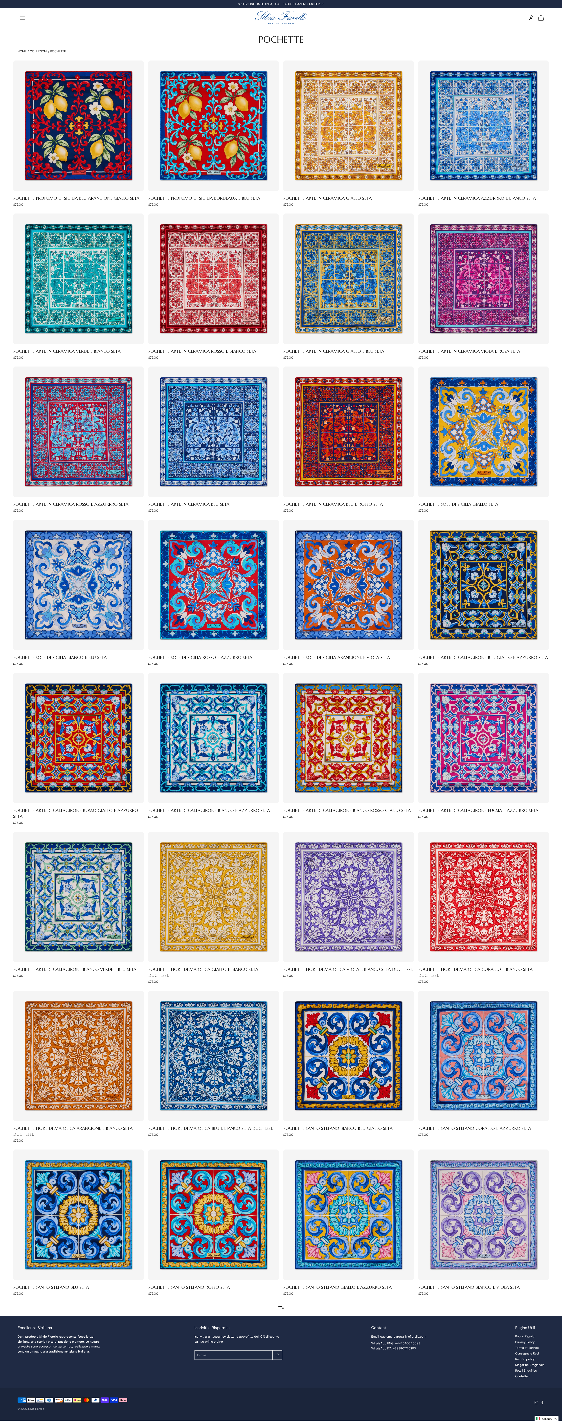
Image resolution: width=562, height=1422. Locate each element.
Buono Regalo (524, 1336)
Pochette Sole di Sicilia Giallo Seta (458, 504)
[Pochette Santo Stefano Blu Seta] (78, 1215)
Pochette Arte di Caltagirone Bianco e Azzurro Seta (209, 810)
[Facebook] (542, 1402)
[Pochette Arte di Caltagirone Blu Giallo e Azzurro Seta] (483, 585)
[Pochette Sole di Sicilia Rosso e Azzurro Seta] (213, 585)
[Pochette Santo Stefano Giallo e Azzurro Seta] (348, 1215)
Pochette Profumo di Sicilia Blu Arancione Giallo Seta (76, 198)
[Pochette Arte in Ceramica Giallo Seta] (348, 126)
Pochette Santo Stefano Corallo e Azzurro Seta (474, 1128)
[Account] (531, 17)
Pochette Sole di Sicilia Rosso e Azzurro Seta (200, 657)
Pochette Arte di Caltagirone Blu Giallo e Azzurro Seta (483, 657)
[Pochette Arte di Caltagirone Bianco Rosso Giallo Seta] (348, 738)
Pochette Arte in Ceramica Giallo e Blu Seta (333, 351)
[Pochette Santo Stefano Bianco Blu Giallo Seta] (348, 1056)
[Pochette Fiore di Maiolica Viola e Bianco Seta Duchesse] (348, 897)
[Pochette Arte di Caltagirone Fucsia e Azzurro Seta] (483, 738)
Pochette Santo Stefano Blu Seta (51, 1287)
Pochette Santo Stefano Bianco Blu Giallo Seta (338, 1128)
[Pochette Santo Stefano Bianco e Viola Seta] (483, 1215)
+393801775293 (404, 1348)
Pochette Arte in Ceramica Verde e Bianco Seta (67, 351)
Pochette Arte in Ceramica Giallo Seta (327, 198)
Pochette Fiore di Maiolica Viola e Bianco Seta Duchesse (348, 969)
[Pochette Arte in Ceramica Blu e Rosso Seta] (348, 432)
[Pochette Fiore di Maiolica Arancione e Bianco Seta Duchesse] (78, 1056)
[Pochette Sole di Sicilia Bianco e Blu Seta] (78, 585)
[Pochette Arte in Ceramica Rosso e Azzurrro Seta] (78, 432)
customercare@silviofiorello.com (403, 1336)
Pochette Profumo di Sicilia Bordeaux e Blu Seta (204, 198)
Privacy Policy (525, 1342)
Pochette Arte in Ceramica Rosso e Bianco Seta (202, 351)
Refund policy (525, 1359)
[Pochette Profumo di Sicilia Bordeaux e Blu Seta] (213, 126)
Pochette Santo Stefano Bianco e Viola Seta (469, 1287)
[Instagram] (536, 1402)
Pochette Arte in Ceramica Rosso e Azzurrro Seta (70, 504)
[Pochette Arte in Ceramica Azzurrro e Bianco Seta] (483, 126)
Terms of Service (527, 1348)
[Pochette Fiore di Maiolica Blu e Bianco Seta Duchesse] (213, 1056)
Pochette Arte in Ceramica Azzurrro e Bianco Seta (477, 198)
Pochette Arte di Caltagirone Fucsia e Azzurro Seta (478, 810)
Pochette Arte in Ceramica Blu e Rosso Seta (333, 504)
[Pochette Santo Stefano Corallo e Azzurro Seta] (483, 1056)
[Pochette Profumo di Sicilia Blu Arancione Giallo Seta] (78, 126)
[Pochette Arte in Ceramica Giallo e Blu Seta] (348, 279)
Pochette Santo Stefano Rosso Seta (189, 1287)
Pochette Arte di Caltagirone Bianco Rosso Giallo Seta (347, 810)
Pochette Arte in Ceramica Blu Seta (188, 504)
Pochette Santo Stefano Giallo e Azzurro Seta (337, 1287)
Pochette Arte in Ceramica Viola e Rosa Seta (469, 351)
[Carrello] (540, 17)
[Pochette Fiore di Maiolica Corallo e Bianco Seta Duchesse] (483, 897)
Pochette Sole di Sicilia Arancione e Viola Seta (336, 657)
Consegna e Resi (527, 1353)
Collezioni (38, 51)
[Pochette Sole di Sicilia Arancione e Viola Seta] (348, 585)
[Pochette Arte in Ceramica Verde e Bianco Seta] (78, 279)
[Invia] (277, 1355)
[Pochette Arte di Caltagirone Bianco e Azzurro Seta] (213, 738)
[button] (546, 1419)
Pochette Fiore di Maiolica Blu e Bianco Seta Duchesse (210, 1128)
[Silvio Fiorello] (281, 17)
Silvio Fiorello (36, 1409)
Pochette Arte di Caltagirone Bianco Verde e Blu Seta (74, 969)
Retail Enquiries (526, 1370)
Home (22, 51)
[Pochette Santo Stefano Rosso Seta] (213, 1215)
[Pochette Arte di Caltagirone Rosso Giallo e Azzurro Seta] (78, 738)
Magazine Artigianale (529, 1365)
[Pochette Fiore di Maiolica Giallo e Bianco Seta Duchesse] (213, 897)
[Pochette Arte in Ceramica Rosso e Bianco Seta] (213, 279)
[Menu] (22, 18)
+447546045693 (407, 1343)
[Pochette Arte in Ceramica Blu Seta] (213, 432)
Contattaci (522, 1376)
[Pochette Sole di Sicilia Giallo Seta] (483, 432)
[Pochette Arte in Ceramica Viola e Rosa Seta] (483, 279)
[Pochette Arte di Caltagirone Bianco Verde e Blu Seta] (78, 897)
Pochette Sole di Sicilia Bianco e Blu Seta (60, 657)
